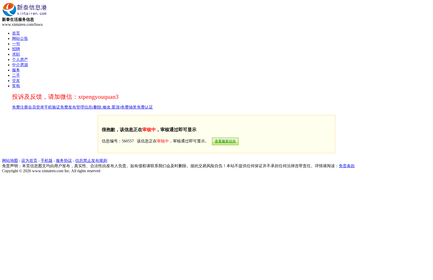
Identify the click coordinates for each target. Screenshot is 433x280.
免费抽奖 (129, 107)
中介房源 (20, 65)
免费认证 (145, 107)
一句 (16, 44)
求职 (16, 54)
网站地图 (10, 160)
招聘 (16, 49)
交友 (16, 80)
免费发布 (68, 107)
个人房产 (20, 59)
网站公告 (20, 38)
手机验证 (52, 107)
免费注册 (20, 107)
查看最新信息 (225, 141)
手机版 (47, 160)
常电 (16, 86)
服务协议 (64, 160)
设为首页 (29, 160)
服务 (16, 70)
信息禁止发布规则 (91, 160)
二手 (16, 75)
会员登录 (36, 107)
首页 (16, 33)
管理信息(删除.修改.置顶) (98, 107)
